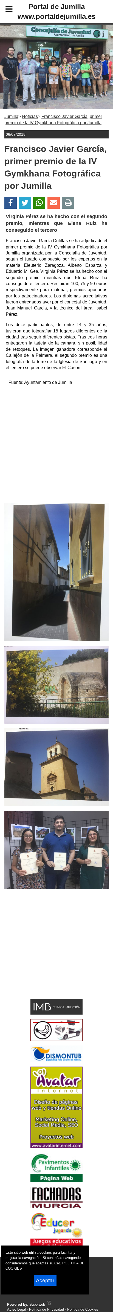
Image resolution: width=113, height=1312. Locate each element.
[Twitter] (25, 203)
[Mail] (53, 203)
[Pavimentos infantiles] (56, 1180)
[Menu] (4, 10)
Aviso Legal (16, 1309)
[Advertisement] (56, 446)
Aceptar (45, 1280)
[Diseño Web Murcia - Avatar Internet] (49, 1304)
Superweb (37, 1304)
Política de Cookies (82, 1309)
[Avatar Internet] (56, 1146)
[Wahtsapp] (39, 203)
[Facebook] (10, 203)
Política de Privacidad (46, 1309)
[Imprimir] (68, 203)
